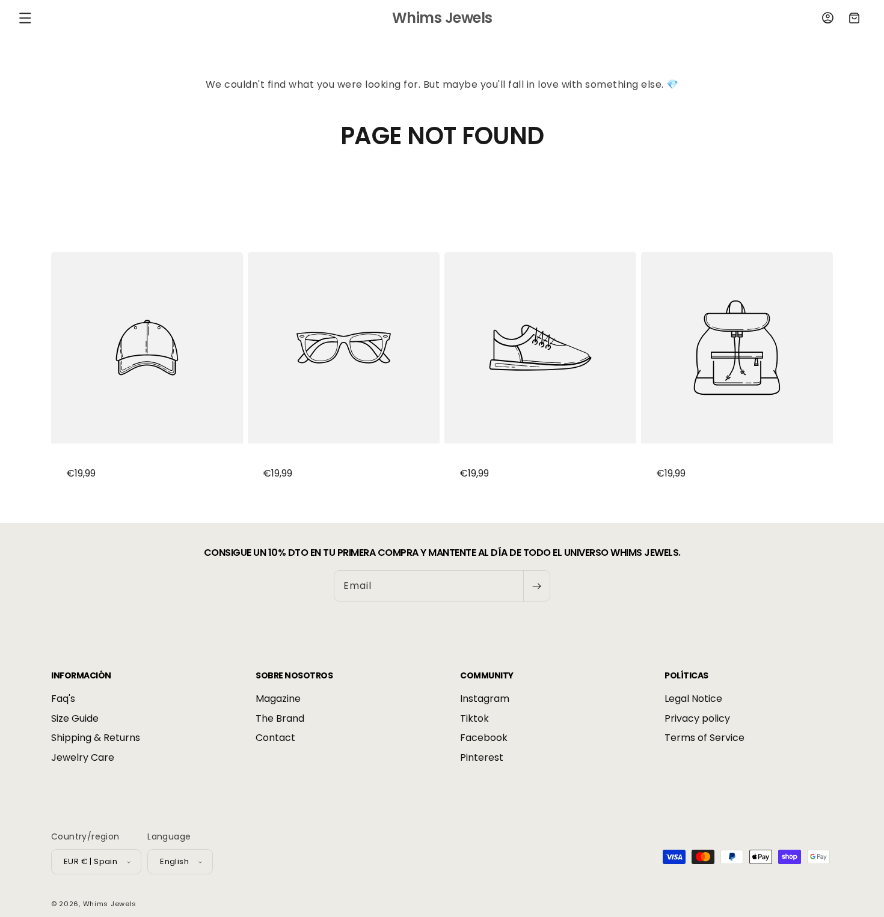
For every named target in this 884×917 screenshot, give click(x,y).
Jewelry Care (82, 757)
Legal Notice (693, 699)
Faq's (63, 699)
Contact (275, 738)
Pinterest (481, 757)
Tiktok (474, 718)
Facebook (484, 738)
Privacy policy (697, 718)
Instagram (484, 699)
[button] (25, 18)
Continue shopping (442, 195)
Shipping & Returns (95, 738)
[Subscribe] (536, 586)
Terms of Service (704, 738)
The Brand (280, 718)
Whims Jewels (110, 904)
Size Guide (75, 718)
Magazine (278, 699)
